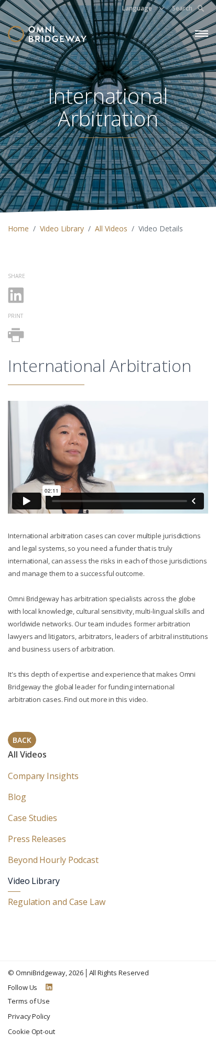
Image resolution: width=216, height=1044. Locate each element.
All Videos (111, 228)
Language (137, 8)
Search (182, 8)
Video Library (62, 228)
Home (18, 228)
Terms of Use (29, 1001)
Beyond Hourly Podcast (53, 860)
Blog (17, 797)
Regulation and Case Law (56, 902)
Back (22, 740)
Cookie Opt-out (31, 1031)
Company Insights (43, 776)
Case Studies (32, 818)
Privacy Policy (29, 1016)
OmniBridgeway (41, 972)
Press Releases (37, 839)
